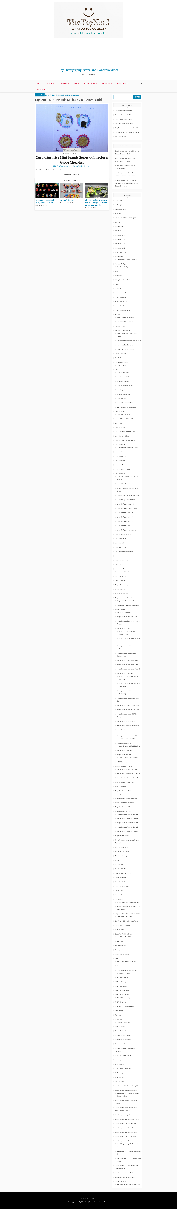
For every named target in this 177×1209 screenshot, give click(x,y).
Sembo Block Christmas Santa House (128, 902)
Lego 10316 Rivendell (123, 372)
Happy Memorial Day (121, 301)
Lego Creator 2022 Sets (122, 436)
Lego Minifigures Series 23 (125, 521)
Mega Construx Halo (123, 628)
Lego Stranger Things (121, 560)
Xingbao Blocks (120, 1081)
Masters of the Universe (122, 593)
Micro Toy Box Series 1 (122, 847)
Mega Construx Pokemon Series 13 (127, 818)
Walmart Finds (119, 1077)
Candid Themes (103, 1202)
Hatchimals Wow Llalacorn (125, 322)
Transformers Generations (123, 1044)
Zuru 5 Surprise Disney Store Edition (126, 1090)
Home (38, 83)
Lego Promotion (120, 543)
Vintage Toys (119, 1073)
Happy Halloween (120, 297)
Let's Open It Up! (120, 576)
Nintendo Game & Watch (123, 873)
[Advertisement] (88, 53)
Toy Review (50, 83)
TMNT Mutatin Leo (123, 977)
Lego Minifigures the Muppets (126, 530)
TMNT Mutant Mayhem (122, 995)
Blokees (117, 222)
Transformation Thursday (123, 1035)
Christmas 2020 (120, 239)
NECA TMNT (119, 865)
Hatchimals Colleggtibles (123, 330)
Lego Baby (118, 423)
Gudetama (118, 288)
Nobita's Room (121, 365)
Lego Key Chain (120, 461)
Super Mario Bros (120, 946)
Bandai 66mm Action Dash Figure (125, 218)
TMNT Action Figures (121, 982)
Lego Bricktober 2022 (124, 381)
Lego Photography (121, 539)
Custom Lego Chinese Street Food (127, 260)
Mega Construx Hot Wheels (123, 807)
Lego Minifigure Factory (122, 469)
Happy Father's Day (121, 293)
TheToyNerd (77, 153)
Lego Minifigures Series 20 (125, 513)
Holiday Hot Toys (120, 354)
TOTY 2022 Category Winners (124, 1006)
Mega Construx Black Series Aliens (127, 617)
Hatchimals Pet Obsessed (125, 345)
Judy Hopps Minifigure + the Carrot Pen (127, 128)
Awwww (118, 213)
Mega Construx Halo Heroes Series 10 (126, 798)
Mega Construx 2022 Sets (123, 766)
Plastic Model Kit (120, 878)
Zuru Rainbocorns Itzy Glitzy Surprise (128, 1184)
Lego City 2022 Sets (123, 414)
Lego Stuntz (119, 565)
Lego (75, 83)
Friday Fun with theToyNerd (123, 280)
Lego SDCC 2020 (120, 547)
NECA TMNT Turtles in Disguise (126, 961)
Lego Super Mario (120, 569)
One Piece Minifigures (123, 267)
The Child (120, 941)
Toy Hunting (64, 166)
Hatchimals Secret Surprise (125, 349)
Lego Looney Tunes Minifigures (126, 500)
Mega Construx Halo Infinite (125, 673)
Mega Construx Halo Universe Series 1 (128, 705)
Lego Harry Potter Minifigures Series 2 (129, 495)
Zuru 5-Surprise (41, 89)
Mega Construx (89, 83)
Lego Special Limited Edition (124, 552)
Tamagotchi (119, 950)
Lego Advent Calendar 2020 (124, 419)
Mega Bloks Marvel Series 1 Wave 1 (127, 601)
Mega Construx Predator (125, 750)
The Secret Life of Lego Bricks (126, 407)
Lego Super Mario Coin (124, 572)
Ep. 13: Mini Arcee (120, 136)
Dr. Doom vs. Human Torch (123, 111)
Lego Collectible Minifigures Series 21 (126, 432)
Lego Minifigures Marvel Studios (127, 508)
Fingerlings (118, 275)
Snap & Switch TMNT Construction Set (127, 914)
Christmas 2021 (120, 244)
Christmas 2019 (120, 235)
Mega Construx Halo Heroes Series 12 (128, 660)
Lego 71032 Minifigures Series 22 (127, 484)
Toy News (63, 83)
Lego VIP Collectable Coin (125, 403)
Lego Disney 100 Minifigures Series (127, 448)
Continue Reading (71, 175)
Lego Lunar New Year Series (123, 465)
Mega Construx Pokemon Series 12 (127, 814)
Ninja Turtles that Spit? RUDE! (124, 124)
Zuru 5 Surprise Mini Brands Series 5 (80, 166)
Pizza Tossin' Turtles (123, 966)
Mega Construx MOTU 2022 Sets (129, 746)
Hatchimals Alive (120, 326)
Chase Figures (119, 226)
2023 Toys (56, 166)
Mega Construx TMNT (124, 755)
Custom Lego (119, 257)
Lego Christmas (120, 427)
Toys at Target (120, 1027)
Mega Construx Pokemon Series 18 (127, 827)
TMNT (117, 959)
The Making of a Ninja (124, 998)
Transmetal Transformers (123, 1055)
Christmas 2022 (120, 248)
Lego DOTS (118, 452)
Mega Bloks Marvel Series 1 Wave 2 (128, 605)
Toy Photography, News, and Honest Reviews (88, 70)
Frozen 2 (118, 284)
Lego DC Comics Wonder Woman (125, 440)
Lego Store (118, 556)
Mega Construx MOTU (124, 743)
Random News (119, 895)
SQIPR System (119, 930)
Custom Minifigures (121, 264)
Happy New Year (120, 306)
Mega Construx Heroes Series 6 (127, 721)
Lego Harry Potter (120, 456)
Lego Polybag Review (123, 394)
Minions (117, 860)
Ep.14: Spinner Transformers (123, 119)
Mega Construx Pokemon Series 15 (127, 778)
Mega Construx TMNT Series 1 (128, 758)
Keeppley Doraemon (121, 362)
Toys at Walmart (120, 1031)
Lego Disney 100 (120, 445)
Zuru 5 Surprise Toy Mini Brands (125, 1141)
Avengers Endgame (121, 209)
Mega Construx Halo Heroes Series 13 (128, 665)
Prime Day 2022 (120, 882)
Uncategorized (119, 1064)
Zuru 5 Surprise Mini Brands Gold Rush (127, 1119)
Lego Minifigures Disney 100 (125, 504)
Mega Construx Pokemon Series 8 (127, 831)
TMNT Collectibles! (121, 986)
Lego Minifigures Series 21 (125, 517)
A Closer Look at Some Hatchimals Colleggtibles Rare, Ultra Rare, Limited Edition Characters (126, 183)
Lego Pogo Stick (122, 390)
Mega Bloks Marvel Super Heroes (125, 598)
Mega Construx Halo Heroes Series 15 (128, 669)
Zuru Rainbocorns (120, 1181)
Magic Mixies (121, 83)
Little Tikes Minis (120, 580)
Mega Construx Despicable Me (124, 782)
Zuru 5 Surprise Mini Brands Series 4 (126, 1128)
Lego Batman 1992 (123, 377)
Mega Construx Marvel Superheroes (128, 726)
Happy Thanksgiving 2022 (123, 310)
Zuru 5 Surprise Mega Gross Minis (125, 1115)
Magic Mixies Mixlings (122, 585)
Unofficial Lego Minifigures (123, 1068)
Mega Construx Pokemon (123, 811)
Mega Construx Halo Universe (124, 802)
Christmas (118, 231)
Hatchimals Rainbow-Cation (125, 317)
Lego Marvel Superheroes (125, 385)
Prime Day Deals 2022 (122, 886)
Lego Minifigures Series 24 (125, 526)
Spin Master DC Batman (122, 925)
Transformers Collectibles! (123, 1040)
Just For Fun (119, 358)
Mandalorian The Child (124, 937)
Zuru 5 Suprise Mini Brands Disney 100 (126, 1086)
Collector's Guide (120, 252)
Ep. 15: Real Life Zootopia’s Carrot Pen (127, 132)
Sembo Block (119, 899)
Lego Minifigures (120, 473)
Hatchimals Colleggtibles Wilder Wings (129, 341)
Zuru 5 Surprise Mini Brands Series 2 (126, 1123)
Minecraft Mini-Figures (122, 852)
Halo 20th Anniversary (124, 612)
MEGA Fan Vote (122, 762)
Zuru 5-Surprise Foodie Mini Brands (126, 1173)
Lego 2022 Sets (120, 411)
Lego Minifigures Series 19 (123, 534)
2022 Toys (118, 200)
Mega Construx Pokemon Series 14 (128, 823)
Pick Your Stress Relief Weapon (125, 115)
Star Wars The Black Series (123, 934)
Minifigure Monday (121, 856)
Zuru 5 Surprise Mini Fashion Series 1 (126, 1136)
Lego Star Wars (122, 398)
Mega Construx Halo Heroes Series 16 (128, 773)
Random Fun (119, 890)
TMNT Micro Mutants (122, 990)
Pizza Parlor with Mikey (124, 917)
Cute (116, 271)
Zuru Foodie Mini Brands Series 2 (125, 1177)
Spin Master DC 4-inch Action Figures (126, 921)
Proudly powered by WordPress (78, 1202)
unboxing (118, 1060)
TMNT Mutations (120, 1002)
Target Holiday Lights (122, 954)
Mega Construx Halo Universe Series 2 (129, 710)
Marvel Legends (120, 589)
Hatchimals (106, 83)
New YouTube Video (121, 869)
